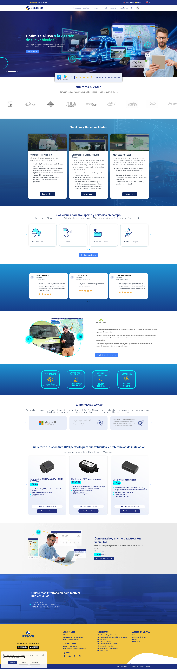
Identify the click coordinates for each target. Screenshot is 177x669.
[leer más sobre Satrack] (28, 634)
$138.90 (34, 482)
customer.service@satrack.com (74, 648)
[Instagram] (74, 656)
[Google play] (22, 647)
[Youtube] (69, 656)
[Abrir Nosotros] (100, 8)
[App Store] (34, 647)
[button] (6, 71)
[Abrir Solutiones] (91, 8)
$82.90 (116, 479)
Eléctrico (97, 242)
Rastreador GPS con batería (127, 474)
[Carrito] (132, 8)
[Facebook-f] (64, 656)
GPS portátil (82, 480)
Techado (127, 242)
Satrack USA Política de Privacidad (141, 666)
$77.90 (75, 483)
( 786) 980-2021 (70, 646)
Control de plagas (70, 242)
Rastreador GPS (45, 479)
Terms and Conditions (123, 666)
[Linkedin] (79, 656)
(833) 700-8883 (73, 637)
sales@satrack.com (71, 639)
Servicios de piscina (40, 242)
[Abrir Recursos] (117, 8)
